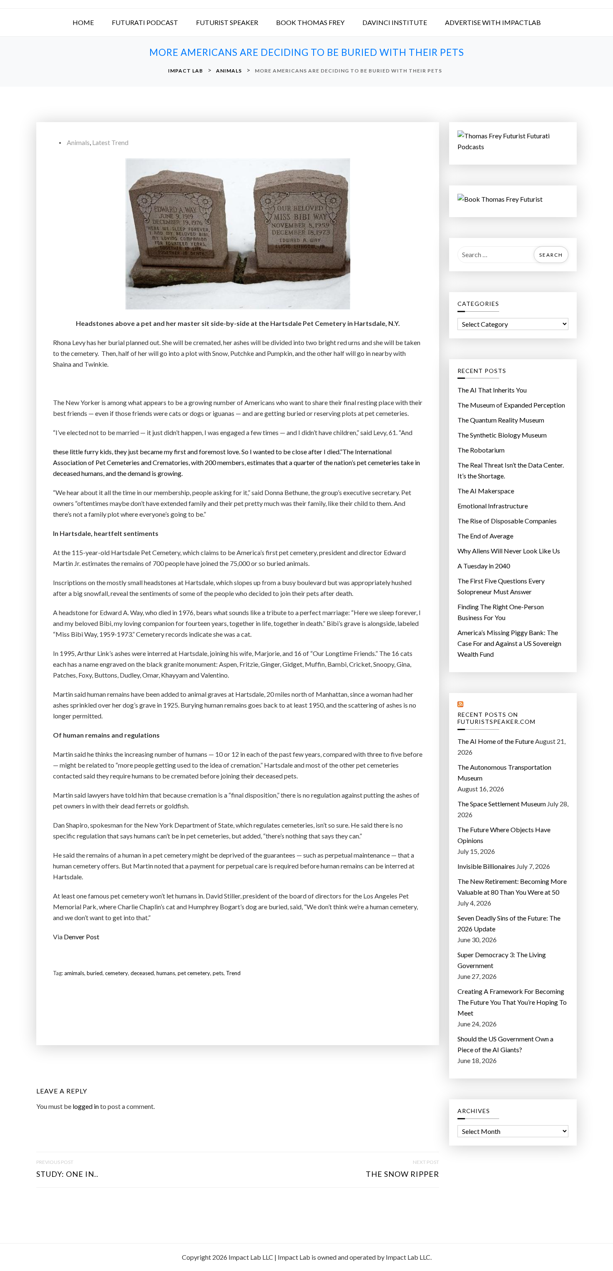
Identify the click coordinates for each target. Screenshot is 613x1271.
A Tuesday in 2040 (483, 566)
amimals (74, 973)
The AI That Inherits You (492, 390)
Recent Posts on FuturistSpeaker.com (496, 718)
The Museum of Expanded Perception (511, 405)
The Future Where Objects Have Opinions (503, 835)
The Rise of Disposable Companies (507, 521)
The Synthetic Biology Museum (502, 435)
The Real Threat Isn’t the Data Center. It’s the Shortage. (510, 470)
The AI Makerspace (485, 491)
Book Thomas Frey (310, 22)
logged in (86, 1106)
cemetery (116, 973)
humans (165, 973)
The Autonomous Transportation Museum (504, 772)
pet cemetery (194, 973)
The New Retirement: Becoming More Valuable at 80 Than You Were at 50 (512, 886)
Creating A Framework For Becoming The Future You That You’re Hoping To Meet (512, 1002)
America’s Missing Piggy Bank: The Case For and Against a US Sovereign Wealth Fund (509, 643)
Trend (233, 973)
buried (95, 973)
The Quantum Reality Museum (500, 420)
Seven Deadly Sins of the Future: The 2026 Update (508, 923)
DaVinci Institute (394, 22)
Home (83, 22)
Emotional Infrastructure (492, 506)
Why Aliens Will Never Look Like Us (508, 551)
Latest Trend (110, 142)
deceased (142, 973)
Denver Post (81, 937)
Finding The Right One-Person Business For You (500, 612)
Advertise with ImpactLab (493, 22)
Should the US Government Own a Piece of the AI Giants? (505, 1044)
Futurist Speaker (227, 22)
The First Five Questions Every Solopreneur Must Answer (501, 586)
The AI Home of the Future (495, 741)
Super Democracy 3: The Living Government (501, 960)
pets (218, 973)
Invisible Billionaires (486, 866)
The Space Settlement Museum (501, 804)
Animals (78, 142)
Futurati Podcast (145, 22)
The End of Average (485, 536)
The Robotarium (481, 450)
